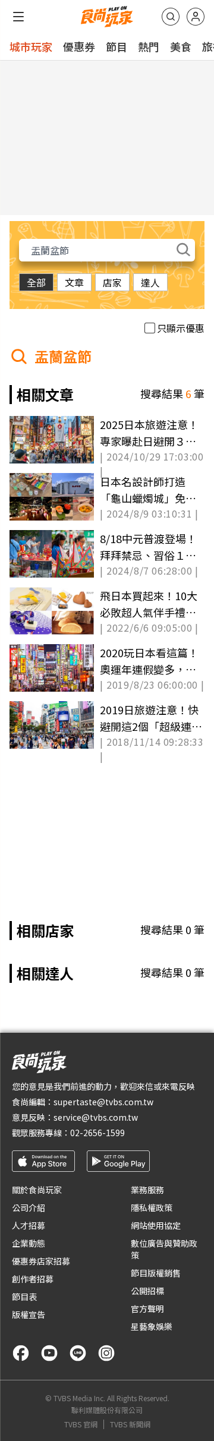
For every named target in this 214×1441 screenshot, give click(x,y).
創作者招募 (33, 1279)
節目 (116, 46)
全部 (36, 282)
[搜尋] (171, 17)
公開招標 (147, 1291)
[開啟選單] (18, 17)
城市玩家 (31, 46)
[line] (78, 1353)
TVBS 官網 (80, 1424)
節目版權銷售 (156, 1273)
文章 (74, 282)
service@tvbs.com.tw (96, 1117)
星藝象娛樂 (151, 1326)
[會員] (195, 17)
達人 (150, 282)
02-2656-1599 (97, 1133)
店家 (112, 282)
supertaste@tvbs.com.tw (103, 1102)
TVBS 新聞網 (130, 1424)
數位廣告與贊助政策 (164, 1249)
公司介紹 (28, 1207)
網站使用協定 (156, 1225)
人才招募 (28, 1225)
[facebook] (21, 1353)
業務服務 (147, 1190)
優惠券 (79, 46)
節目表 (24, 1297)
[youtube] (49, 1353)
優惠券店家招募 (41, 1261)
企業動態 (28, 1243)
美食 (180, 46)
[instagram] (106, 1353)
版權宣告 (28, 1314)
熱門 (148, 46)
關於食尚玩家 (37, 1190)
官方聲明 (147, 1308)
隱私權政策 (151, 1207)
